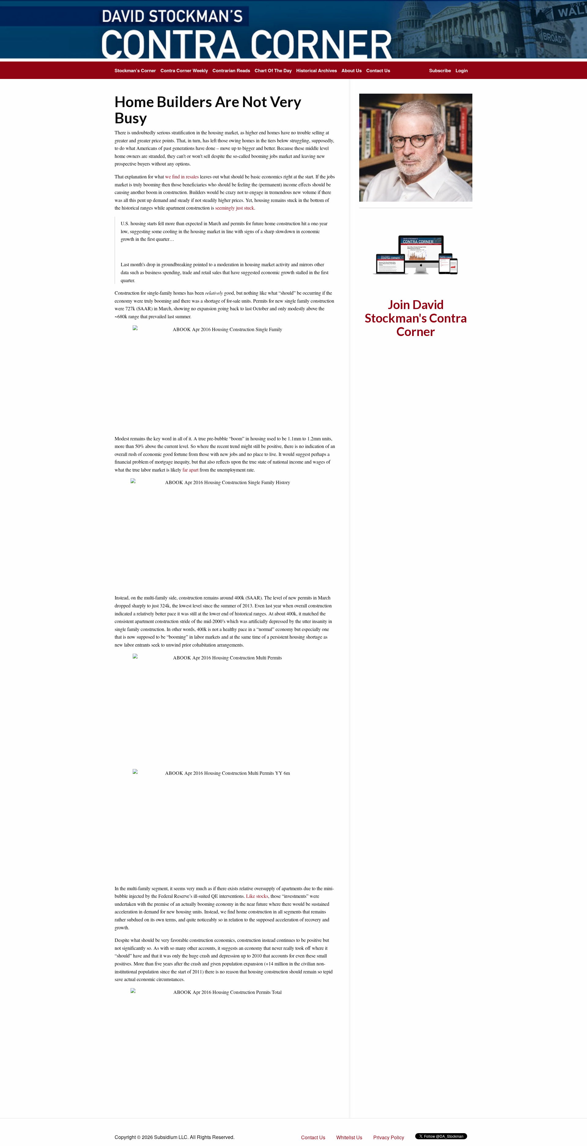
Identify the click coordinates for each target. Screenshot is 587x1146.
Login (462, 70)
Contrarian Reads (231, 70)
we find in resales (182, 176)
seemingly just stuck (234, 207)
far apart (190, 469)
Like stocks (257, 896)
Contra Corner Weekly (184, 70)
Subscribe (440, 70)
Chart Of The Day (273, 70)
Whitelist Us (349, 1137)
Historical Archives (316, 70)
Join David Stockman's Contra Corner (416, 318)
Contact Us (378, 70)
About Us (351, 70)
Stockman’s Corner (135, 70)
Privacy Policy (388, 1137)
